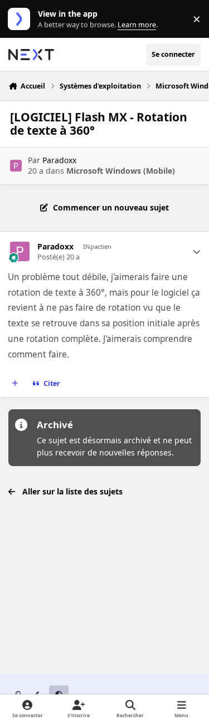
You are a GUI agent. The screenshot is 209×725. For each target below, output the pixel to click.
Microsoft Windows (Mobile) (120, 170)
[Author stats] (197, 252)
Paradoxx (59, 160)
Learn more (21, 19)
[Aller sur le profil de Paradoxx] (16, 166)
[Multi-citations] (15, 384)
